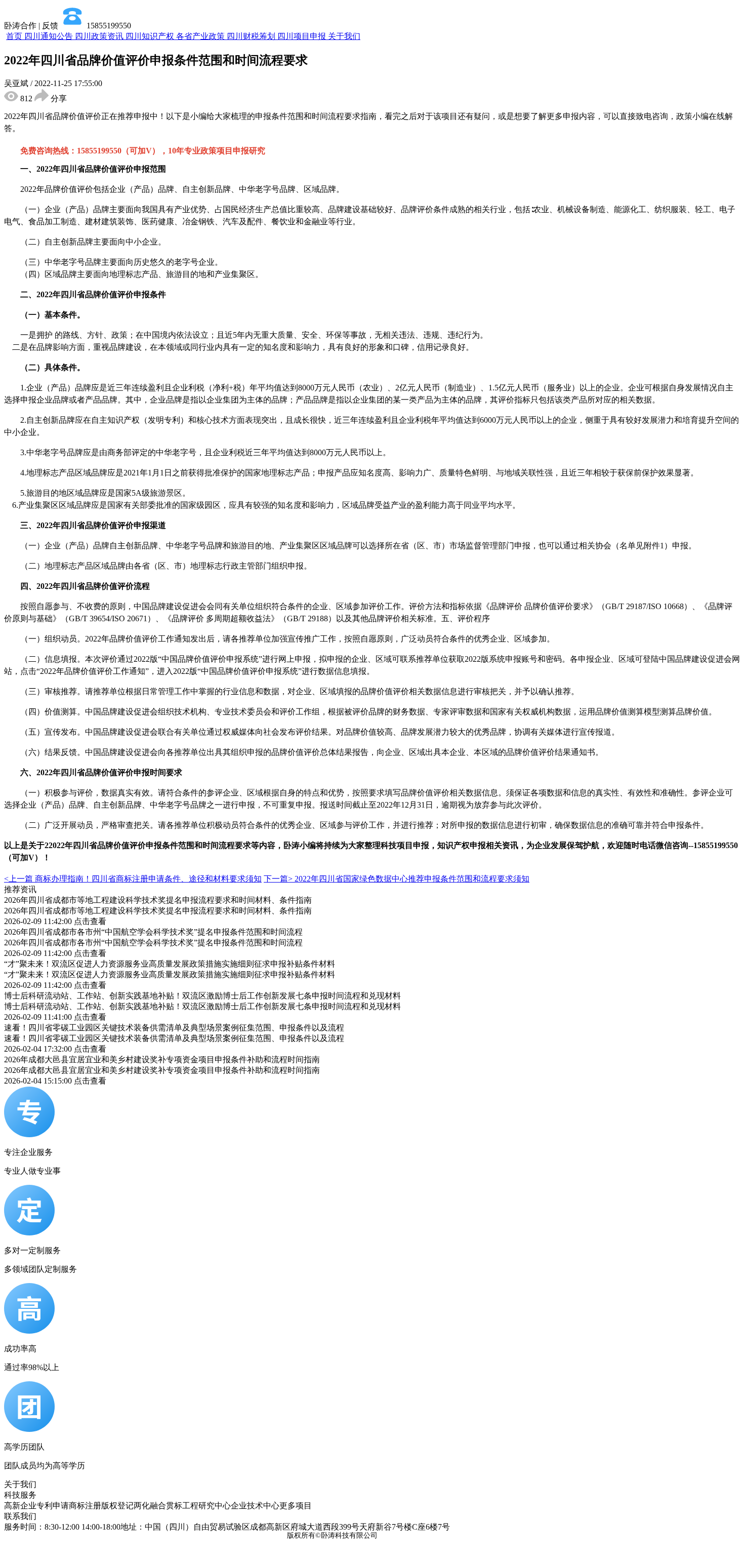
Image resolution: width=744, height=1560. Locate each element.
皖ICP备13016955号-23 (417, 1535)
